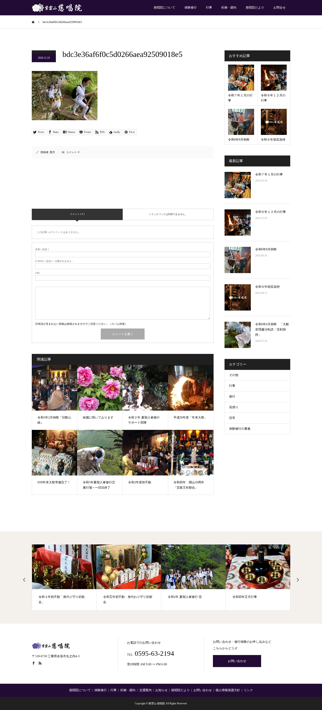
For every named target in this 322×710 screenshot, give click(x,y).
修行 (232, 396)
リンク (248, 690)
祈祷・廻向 (229, 7)
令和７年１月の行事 (269, 174)
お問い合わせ (237, 661)
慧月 (52, 152)
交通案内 (145, 690)
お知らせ (161, 690)
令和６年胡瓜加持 (267, 286)
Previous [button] (24, 580)
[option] (64, 577)
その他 (233, 375)
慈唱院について (164, 7)
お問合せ (279, 7)
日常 (232, 418)
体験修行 (190, 7)
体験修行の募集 (240, 428)
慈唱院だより (255, 7)
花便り (233, 407)
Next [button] (297, 580)
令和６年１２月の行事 (270, 212)
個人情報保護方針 (228, 690)
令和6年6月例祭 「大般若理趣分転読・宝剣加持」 (272, 329)
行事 (209, 7)
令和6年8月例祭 (266, 249)
